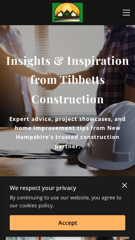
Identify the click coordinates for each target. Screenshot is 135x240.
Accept (67, 223)
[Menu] (126, 12)
